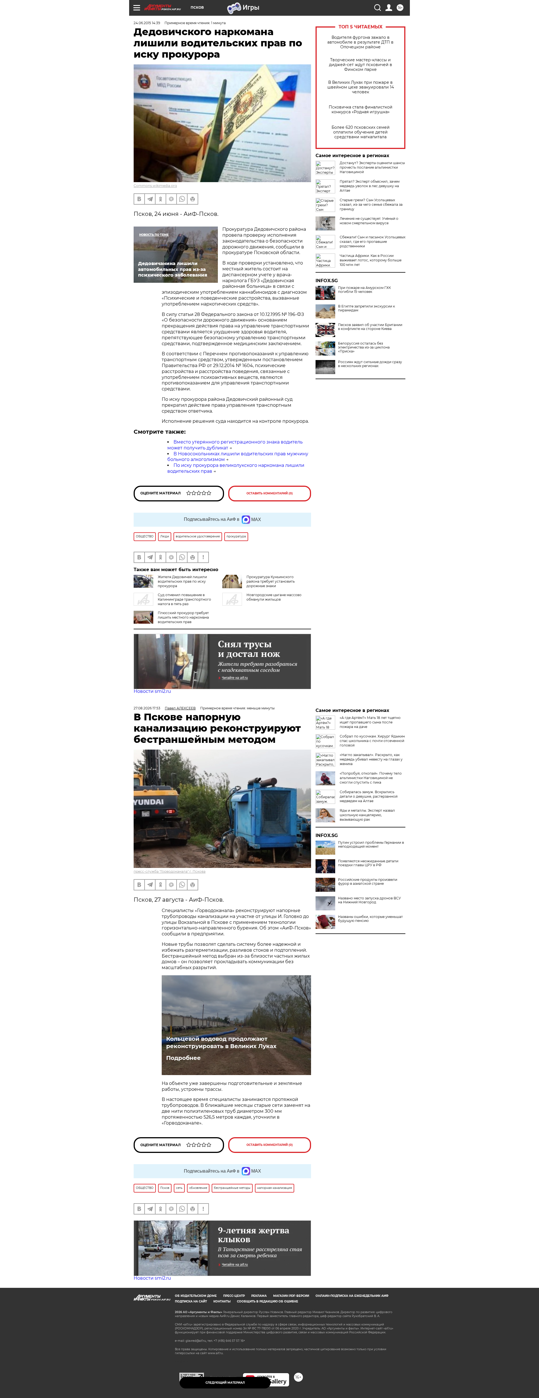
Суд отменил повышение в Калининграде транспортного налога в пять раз (184, 599)
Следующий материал (225, 1383)
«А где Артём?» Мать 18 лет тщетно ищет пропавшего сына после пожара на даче (370, 722)
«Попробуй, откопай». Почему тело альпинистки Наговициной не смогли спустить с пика (371, 777)
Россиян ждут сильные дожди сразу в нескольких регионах (370, 364)
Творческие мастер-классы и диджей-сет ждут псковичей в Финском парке (360, 65)
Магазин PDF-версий (291, 1296)
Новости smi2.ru (152, 691)
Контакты (221, 1301)
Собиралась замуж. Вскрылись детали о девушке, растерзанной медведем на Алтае (369, 796)
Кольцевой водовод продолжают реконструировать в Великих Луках (221, 1042)
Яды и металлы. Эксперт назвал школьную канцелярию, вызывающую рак (367, 815)
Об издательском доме (196, 1296)
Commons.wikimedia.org (155, 186)
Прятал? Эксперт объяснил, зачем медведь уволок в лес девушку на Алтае (369, 186)
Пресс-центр (234, 1296)
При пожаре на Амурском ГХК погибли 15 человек (364, 290)
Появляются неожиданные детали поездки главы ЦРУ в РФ (368, 863)
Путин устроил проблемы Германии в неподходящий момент (371, 845)
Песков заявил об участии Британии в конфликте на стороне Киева (370, 327)
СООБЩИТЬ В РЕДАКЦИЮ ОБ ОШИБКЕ (267, 1301)
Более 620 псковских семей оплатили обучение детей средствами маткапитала (361, 132)
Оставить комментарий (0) (269, 493)
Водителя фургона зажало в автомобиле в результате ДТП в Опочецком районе (360, 42)
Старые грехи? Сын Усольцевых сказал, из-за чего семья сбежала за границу (371, 204)
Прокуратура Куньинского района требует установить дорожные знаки (270, 581)
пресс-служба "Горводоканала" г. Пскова (169, 871)
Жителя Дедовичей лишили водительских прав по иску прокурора (182, 581)
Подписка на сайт (191, 1301)
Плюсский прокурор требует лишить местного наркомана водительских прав (183, 617)
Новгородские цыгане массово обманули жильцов (274, 597)
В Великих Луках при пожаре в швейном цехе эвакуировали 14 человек (360, 87)
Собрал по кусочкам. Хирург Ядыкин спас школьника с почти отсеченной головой (372, 740)
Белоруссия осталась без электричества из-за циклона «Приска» (364, 347)
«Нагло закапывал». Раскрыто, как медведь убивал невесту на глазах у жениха (371, 759)
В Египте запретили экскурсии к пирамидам (366, 308)
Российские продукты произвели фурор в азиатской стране (367, 882)
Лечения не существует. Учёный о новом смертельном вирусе (369, 220)
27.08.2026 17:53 (147, 708)
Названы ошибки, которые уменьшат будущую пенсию (370, 919)
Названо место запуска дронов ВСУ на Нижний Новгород (369, 900)
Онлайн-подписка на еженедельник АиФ (352, 1296)
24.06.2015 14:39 (147, 23)
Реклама (259, 1296)
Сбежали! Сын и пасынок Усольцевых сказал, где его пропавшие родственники (372, 241)
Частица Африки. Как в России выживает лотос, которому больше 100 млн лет (370, 260)
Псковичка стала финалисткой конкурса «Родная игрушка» (360, 109)
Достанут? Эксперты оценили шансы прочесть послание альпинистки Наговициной (372, 167)
